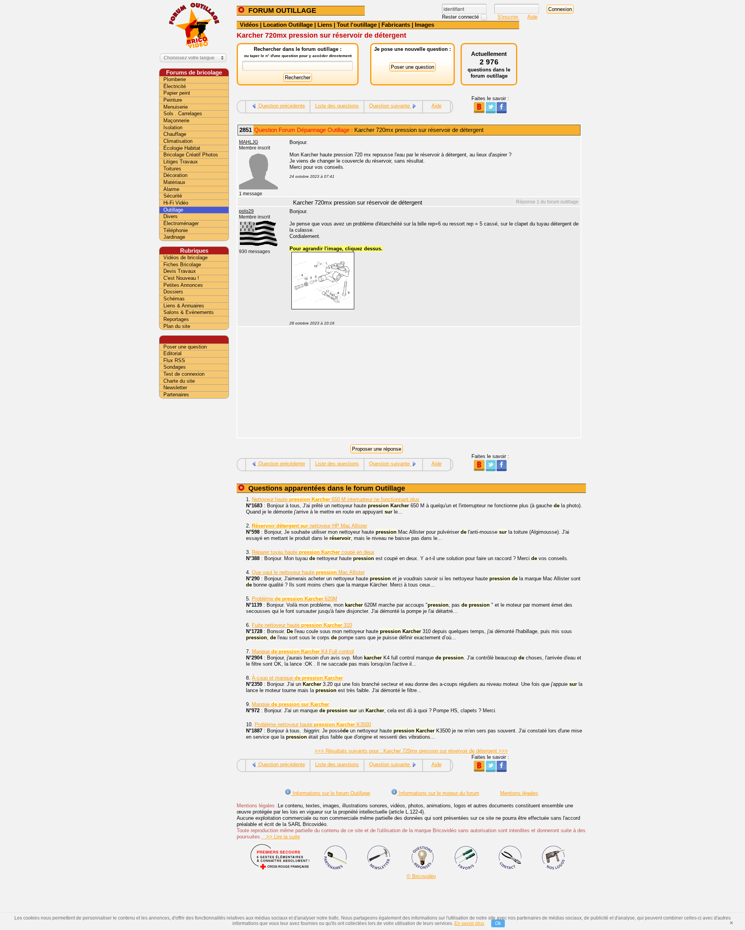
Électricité (174, 86)
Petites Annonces (183, 285)
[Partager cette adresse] (479, 112)
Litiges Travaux (180, 162)
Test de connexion (183, 374)
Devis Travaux (179, 271)
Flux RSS (174, 360)
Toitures (172, 169)
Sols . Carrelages (182, 113)
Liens (324, 24)
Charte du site (179, 381)
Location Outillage (288, 24)
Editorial (172, 353)
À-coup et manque (297, 678)
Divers (170, 216)
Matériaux (174, 182)
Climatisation (177, 141)
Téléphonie (175, 230)
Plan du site (176, 326)
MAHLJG (248, 142)
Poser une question (185, 347)
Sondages (174, 367)
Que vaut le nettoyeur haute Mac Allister (308, 572)
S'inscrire (508, 17)
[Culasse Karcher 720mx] (322, 307)
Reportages (176, 319)
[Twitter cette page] (490, 112)
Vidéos (249, 24)
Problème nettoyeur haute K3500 (313, 724)
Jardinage (174, 237)
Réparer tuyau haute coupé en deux (313, 552)
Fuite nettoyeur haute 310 (302, 625)
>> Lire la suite (281, 837)
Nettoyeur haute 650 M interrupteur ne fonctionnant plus (335, 499)
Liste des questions (337, 106)
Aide (532, 17)
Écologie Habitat (181, 148)
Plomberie (174, 79)
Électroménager (181, 223)
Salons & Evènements (188, 312)
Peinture (172, 100)
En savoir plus (469, 923)
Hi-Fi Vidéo (175, 203)
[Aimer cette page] (501, 112)
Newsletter (175, 387)
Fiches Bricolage (182, 264)
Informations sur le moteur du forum (438, 793)
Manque (290, 704)
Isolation (172, 127)
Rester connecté (461, 17)
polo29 (246, 211)
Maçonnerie (176, 120)
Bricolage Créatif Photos (190, 155)
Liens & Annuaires (183, 306)
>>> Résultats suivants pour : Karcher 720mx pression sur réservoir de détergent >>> (411, 751)
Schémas (174, 299)
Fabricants (395, 24)
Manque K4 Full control (303, 651)
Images (424, 24)
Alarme (171, 189)
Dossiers (173, 292)
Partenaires (176, 394)
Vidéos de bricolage (185, 257)
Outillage (173, 210)
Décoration (175, 175)
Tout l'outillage (357, 24)
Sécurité (172, 196)
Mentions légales (519, 793)
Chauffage (174, 134)
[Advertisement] (430, 383)
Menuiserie (175, 107)
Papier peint (176, 93)
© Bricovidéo (421, 876)
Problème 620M (294, 599)
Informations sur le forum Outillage (330, 793)
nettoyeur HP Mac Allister (309, 526)
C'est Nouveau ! (181, 278)
